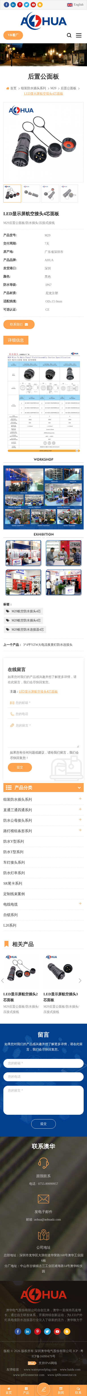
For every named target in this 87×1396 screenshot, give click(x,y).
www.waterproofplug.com (40, 1369)
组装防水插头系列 (17, 799)
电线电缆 (10, 904)
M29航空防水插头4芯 (26, 620)
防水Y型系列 (13, 841)
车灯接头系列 (14, 862)
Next (80, 980)
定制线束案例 (14, 894)
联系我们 (16, 324)
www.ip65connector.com (28, 1375)
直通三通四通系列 (17, 810)
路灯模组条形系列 (17, 831)
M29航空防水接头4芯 (26, 611)
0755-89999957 (48, 1184)
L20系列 (9, 925)
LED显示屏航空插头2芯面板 (20, 997)
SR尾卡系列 (12, 883)
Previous (2, 980)
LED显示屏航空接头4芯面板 (38, 691)
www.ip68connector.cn (62, 1375)
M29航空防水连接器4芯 (28, 629)
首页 (13, 88)
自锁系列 (10, 915)
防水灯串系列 (14, 873)
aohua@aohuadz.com (47, 1219)
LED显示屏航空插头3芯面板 (61, 997)
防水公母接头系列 (17, 820)
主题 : (34, 691)
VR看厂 (13, 35)
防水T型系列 (13, 852)
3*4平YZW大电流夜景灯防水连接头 (47, 644)
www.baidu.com (70, 1369)
